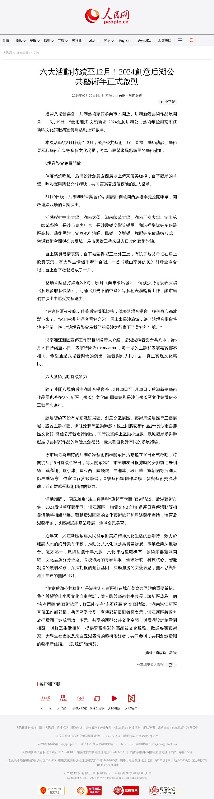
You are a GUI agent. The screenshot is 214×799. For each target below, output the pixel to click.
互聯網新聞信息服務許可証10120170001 (47, 752)
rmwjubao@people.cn (164, 744)
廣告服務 (91, 727)
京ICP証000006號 (179, 760)
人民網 (7, 52)
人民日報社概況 (26, 727)
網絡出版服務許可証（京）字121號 (142, 760)
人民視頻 (114, 708)
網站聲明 (149, 727)
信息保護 (178, 727)
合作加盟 (106, 727)
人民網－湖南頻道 (128, 95)
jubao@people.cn (148, 735)
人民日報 (45, 708)
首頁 (6, 40)
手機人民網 (80, 708)
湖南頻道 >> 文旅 (28, 52)
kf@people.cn (69, 744)
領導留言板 (97, 708)
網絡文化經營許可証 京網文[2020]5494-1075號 (88, 760)
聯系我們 (192, 727)
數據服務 (134, 727)
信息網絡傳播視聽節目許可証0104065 (32, 760)
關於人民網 (46, 727)
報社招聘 (62, 727)
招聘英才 (77, 727)
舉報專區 (165, 40)
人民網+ (62, 708)
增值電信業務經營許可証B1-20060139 (101, 752)
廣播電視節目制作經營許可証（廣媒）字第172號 (160, 752)
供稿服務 (120, 727)
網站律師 (163, 727)
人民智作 (131, 708)
